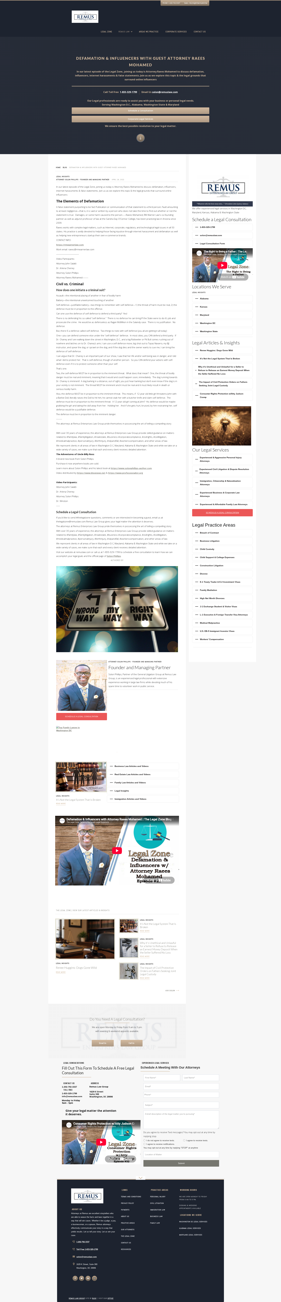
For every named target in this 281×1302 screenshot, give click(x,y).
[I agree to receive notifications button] (144, 1144)
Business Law (156, 1216)
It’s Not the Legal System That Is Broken (78, 799)
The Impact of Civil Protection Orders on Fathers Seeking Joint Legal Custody (158, 971)
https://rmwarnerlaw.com (70, 244)
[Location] (181, 1154)
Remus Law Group (77, 1298)
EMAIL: (195, 3)
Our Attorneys (127, 1229)
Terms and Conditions (131, 1196)
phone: (171, 3)
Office (110, 1298)
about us (125, 1216)
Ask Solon (170, 990)
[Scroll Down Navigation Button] (140, 138)
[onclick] (75, 1278)
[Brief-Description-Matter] (181, 1120)
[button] (126, 33)
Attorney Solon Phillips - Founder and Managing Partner (82, 179)
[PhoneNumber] (181, 1095)
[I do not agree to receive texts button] (144, 1140)
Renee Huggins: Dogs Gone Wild (76, 967)
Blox (94, 1298)
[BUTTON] (181, 1163)
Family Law (155, 1223)
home (58, 167)
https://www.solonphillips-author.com (131, 468)
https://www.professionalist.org (125, 472)
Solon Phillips (114, 556)
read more (61, 803)
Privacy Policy (127, 1203)
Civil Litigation (157, 1203)
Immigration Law (157, 1210)
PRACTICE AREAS (128, 1223)
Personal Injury (157, 1196)
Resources (126, 1249)
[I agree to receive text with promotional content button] (184, 1140)
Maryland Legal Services (190, 1235)
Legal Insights (63, 176)
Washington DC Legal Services (193, 1221)
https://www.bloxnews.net (91, 472)
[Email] (181, 1086)
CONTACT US (126, 1243)
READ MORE (61, 972)
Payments (125, 1210)
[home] (85, 17)
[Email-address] (72, 1096)
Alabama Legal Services (190, 1228)
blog (65, 167)
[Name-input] (161, 1077)
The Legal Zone (128, 1236)
